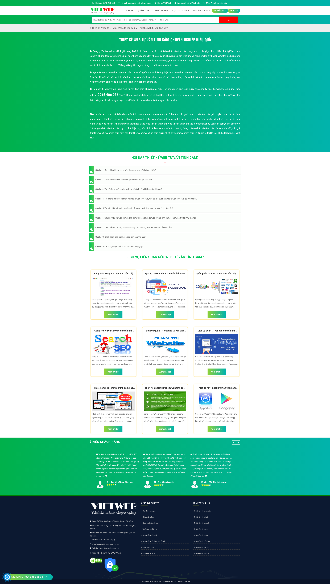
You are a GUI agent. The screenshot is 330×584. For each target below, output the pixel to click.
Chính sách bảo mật (150, 535)
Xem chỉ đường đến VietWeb (106, 553)
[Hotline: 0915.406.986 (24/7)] (7, 577)
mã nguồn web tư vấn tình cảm (195, 114)
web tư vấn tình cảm (178, 123)
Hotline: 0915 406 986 (105, 3)
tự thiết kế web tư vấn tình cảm (190, 119)
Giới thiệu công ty (149, 511)
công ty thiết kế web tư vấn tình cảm (115, 119)
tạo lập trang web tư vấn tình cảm (207, 123)
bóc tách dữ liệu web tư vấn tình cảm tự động (165, 128)
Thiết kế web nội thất (201, 553)
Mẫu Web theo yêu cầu (216, 3)
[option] (165, 470)
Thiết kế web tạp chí (201, 547)
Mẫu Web (221, 11)
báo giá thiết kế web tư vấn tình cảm (154, 119)
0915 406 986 (108, 95)
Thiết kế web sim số (201, 523)
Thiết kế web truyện (201, 529)
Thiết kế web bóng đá (202, 541)
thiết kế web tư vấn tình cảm (127, 114)
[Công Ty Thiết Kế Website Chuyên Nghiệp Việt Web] (102, 10)
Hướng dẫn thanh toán (151, 523)
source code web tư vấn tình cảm (160, 114)
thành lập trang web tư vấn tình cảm (148, 123)
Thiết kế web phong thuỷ (203, 511)
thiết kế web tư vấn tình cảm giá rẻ (146, 133)
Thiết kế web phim (201, 535)
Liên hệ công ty (148, 547)
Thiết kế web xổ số (201, 517)
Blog (235, 11)
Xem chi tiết (113, 314)
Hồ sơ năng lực (148, 517)
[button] (165, 170)
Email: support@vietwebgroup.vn (136, 3)
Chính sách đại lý (149, 553)
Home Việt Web (164, 3)
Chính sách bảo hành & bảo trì (154, 541)
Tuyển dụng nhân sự (150, 529)
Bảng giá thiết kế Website (188, 3)
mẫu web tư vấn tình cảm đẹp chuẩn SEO (210, 128)
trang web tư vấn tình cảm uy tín (112, 123)
